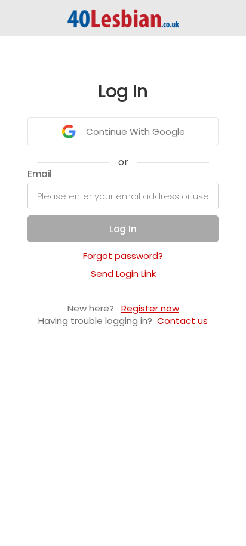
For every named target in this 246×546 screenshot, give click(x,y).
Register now (150, 308)
